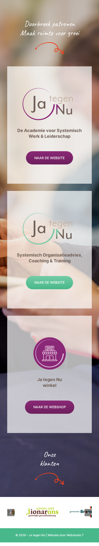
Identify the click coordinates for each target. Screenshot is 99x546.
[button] (10, 512)
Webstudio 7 (75, 535)
